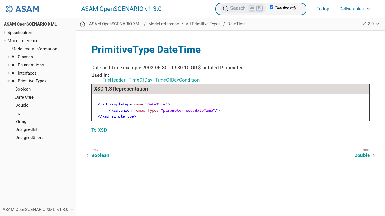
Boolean (23, 89)
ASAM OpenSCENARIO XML (30, 24)
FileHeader (114, 80)
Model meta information (34, 48)
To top (323, 9)
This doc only (285, 7)
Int (17, 113)
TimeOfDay (140, 80)
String (20, 121)
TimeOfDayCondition (177, 80)
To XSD (99, 130)
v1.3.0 (368, 23)
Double (21, 105)
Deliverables (351, 9)
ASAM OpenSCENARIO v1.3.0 (121, 9)
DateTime (24, 97)
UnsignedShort (29, 137)
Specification (20, 32)
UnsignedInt (26, 129)
